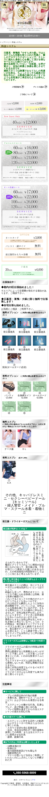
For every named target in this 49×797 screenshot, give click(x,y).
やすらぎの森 (23, 785)
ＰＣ (33, 780)
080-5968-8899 (24, 772)
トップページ (5, 42)
